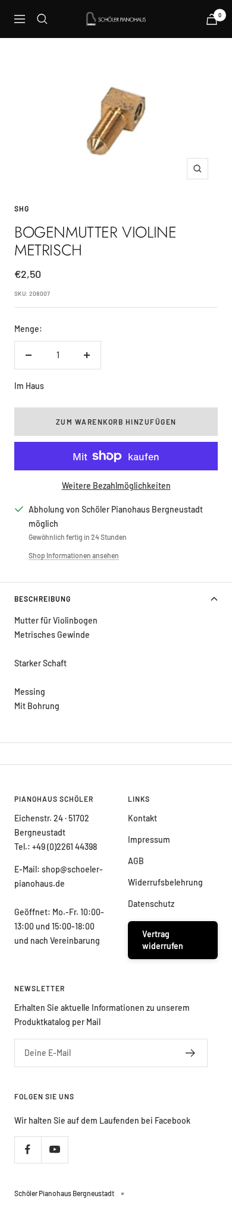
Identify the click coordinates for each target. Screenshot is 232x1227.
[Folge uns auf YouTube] (54, 1149)
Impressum (149, 839)
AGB (136, 861)
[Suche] (42, 19)
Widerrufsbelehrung (165, 882)
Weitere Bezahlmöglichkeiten (116, 485)
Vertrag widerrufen (162, 940)
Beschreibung (42, 598)
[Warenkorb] (212, 19)
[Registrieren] (191, 1053)
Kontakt (142, 818)
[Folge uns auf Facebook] (27, 1149)
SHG (21, 208)
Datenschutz (151, 904)
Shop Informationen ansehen (74, 555)
